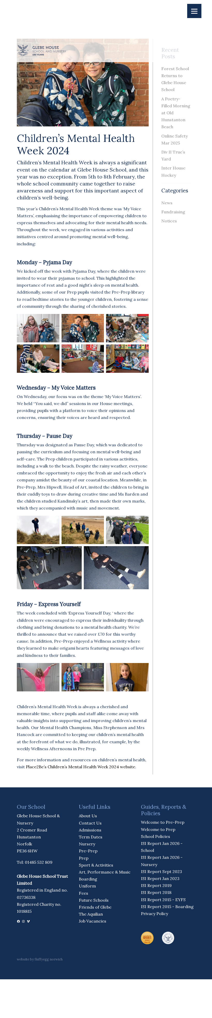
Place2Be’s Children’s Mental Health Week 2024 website (80, 766)
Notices (169, 220)
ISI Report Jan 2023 (160, 878)
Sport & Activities (96, 865)
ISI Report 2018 (156, 892)
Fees (83, 893)
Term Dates (90, 836)
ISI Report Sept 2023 (161, 871)
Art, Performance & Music (105, 872)
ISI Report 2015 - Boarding (167, 906)
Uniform (87, 885)
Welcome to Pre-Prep (162, 822)
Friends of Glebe (95, 907)
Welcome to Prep (158, 829)
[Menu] (194, 11)
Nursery (87, 843)
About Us (88, 815)
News (166, 202)
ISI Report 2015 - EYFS (163, 899)
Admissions (90, 830)
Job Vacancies (92, 921)
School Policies (155, 836)
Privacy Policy (154, 913)
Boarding (88, 879)
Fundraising (173, 211)
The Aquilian (91, 914)
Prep (83, 858)
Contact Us (90, 823)
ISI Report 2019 (156, 885)
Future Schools (94, 900)
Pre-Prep (88, 850)
